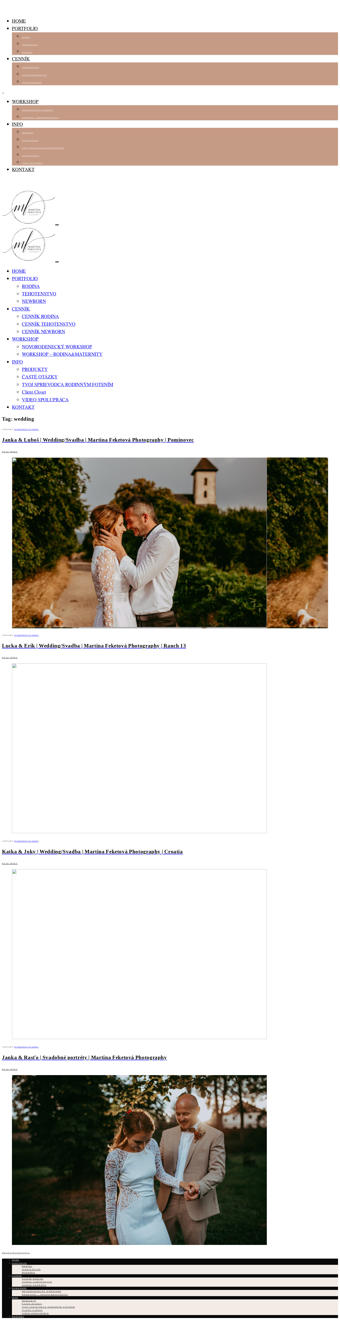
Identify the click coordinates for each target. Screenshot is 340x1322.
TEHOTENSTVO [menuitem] (30, 45)
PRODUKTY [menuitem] (27, 133)
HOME (19, 21)
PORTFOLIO (25, 28)
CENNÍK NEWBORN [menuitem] (32, 82)
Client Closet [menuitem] (30, 155)
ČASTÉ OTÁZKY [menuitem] (30, 140)
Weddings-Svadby (26, 429)
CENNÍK (21, 58)
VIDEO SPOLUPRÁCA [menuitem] (32, 163)
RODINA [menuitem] (26, 37)
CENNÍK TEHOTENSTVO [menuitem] (34, 75)
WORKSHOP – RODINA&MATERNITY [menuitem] (40, 117)
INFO (17, 124)
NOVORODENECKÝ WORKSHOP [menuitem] (37, 110)
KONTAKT (23, 169)
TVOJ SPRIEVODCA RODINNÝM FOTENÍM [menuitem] (43, 148)
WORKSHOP (25, 101)
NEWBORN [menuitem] (27, 52)
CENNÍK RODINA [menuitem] (30, 67)
